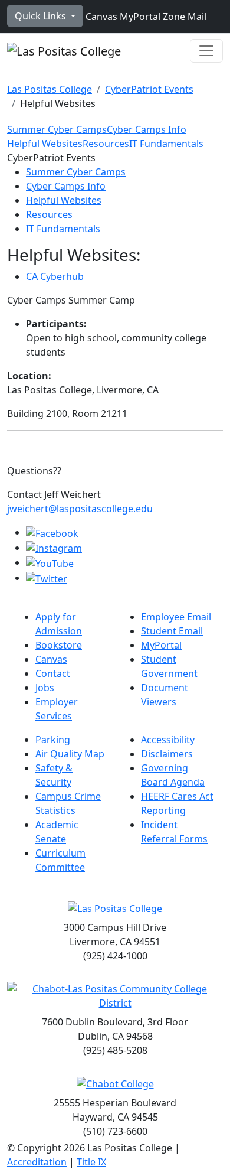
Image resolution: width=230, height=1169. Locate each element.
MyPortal (138, 16)
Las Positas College (49, 89)
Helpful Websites (45, 143)
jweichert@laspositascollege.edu (80, 508)
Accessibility (168, 739)
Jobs (44, 687)
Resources (106, 143)
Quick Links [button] (41, 15)
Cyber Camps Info (146, 129)
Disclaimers (167, 753)
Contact (52, 673)
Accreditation (37, 1161)
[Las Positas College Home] (64, 50)
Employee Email (176, 616)
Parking (52, 739)
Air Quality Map (69, 753)
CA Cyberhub (55, 276)
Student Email (172, 630)
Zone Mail (183, 16)
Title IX (91, 1161)
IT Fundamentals (166, 143)
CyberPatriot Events (149, 89)
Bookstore (58, 645)
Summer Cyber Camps (57, 129)
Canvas (100, 16)
